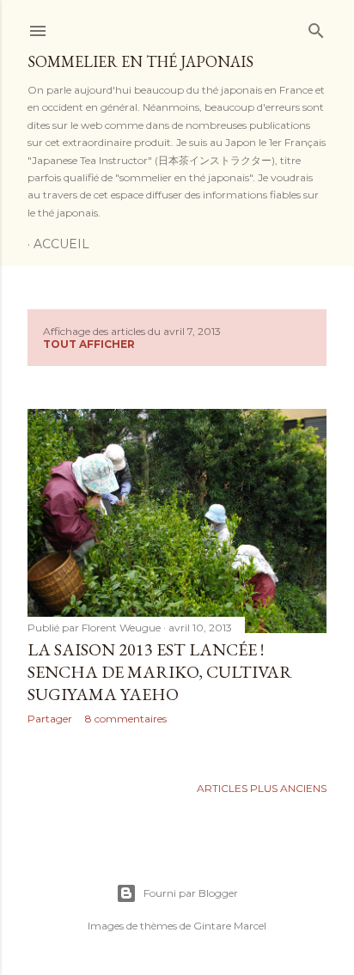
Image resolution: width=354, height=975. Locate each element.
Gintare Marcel (229, 925)
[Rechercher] (316, 27)
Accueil (61, 244)
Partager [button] (49, 718)
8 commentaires (126, 718)
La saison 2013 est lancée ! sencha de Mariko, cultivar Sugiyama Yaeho (159, 671)
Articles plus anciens (262, 788)
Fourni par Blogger (190, 893)
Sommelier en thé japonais (140, 61)
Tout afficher (89, 344)
